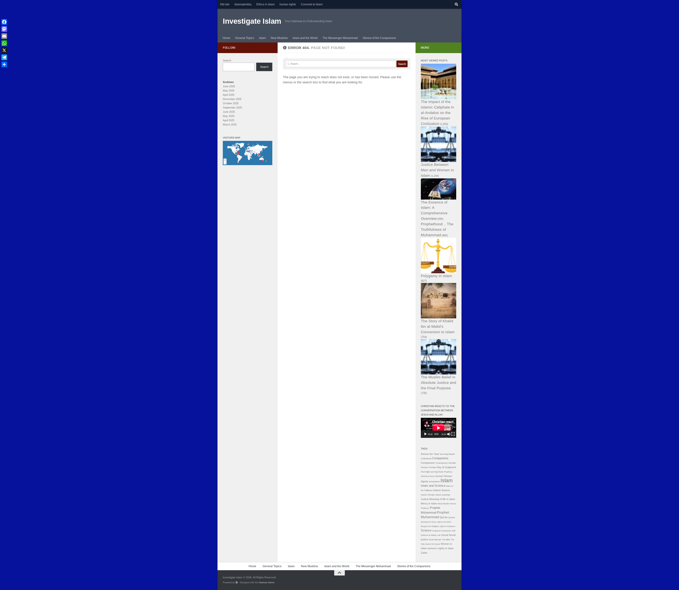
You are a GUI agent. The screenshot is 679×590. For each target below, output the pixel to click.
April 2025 (228, 120)
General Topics (244, 37)
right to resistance (447, 526)
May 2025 (228, 116)
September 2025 (232, 107)
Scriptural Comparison (441, 531)
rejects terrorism (444, 522)
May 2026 (228, 90)
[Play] (425, 434)
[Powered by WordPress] (237, 582)
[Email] (4, 36)
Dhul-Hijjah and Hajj (429, 472)
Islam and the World (305, 37)
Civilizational (426, 458)
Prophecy (425, 508)
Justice (425, 499)
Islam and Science (433, 485)
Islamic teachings (442, 495)
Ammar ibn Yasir (430, 454)
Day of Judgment (446, 467)
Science (426, 530)
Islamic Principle (428, 495)
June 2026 (229, 86)
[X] (4, 50)
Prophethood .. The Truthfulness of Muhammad (437, 229)
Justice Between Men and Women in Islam (437, 169)
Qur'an (444, 517)
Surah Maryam (435, 540)
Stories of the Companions (379, 37)
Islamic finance (441, 490)
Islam (262, 37)
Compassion (428, 463)
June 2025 (229, 111)
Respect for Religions (430, 526)
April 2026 (228, 94)
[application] (438, 428)
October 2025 (231, 103)
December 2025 (232, 99)
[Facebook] (4, 21)
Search (227, 60)
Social (444, 535)
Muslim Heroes (449, 504)
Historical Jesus (428, 476)
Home (226, 37)
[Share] (4, 64)
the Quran (435, 544)
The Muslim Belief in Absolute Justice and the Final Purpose (438, 382)
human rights (288, 4)
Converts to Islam (312, 4)
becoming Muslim (447, 454)
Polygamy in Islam (436, 276)
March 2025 (230, 124)
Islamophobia (242, 4)
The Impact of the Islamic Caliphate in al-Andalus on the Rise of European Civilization (437, 113)
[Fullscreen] (453, 434)
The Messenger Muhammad (340, 37)
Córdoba (432, 467)
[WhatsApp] (4, 43)
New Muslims (279, 37)
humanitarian (434, 481)
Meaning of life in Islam (442, 499)
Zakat (424, 552)
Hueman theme (266, 582)
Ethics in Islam (265, 4)
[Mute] (449, 434)
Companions (440, 458)
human (439, 476)
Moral (440, 504)
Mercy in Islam (429, 503)
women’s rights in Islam (441, 548)
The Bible (446, 540)
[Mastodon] (4, 29)
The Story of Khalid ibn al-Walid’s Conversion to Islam (438, 326)
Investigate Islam (252, 21)
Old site (225, 4)
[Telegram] (4, 57)
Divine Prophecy (445, 472)
